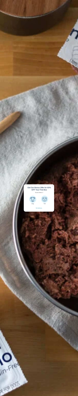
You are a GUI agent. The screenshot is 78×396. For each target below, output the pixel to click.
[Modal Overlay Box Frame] (39, 198)
